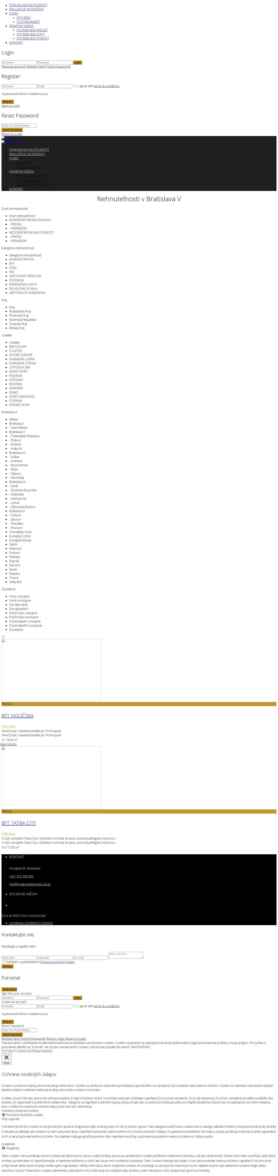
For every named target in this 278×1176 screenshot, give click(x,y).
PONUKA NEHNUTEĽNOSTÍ (28, 5)
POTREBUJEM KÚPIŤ (31, 34)
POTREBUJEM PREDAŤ (32, 30)
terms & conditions (107, 86)
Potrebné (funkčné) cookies (24, 1115)
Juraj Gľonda (8, 744)
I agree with (99, 86)
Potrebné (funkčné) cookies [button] (20, 1111)
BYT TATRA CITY (19, 823)
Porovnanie (9, 989)
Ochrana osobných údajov (57, 962)
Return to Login (12, 134)
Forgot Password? (58, 66)
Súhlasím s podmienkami (40, 962)
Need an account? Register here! (23, 66)
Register (7, 101)
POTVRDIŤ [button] (9, 1051)
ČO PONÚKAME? (28, 22)
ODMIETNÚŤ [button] (25, 1051)
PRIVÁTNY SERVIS (21, 26)
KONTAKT (16, 43)
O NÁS (13, 13)
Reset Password (12, 129)
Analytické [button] (8, 1144)
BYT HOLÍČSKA (17, 715)
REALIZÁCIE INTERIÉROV (26, 9)
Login (77, 62)
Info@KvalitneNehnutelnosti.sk (29, 884)
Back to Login (11, 106)
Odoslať (7, 966)
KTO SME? (24, 18)
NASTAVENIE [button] (43, 1051)
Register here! (11, 1039)
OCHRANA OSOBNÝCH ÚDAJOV (31, 923)
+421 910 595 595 (21, 876)
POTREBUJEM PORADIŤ (33, 38)
